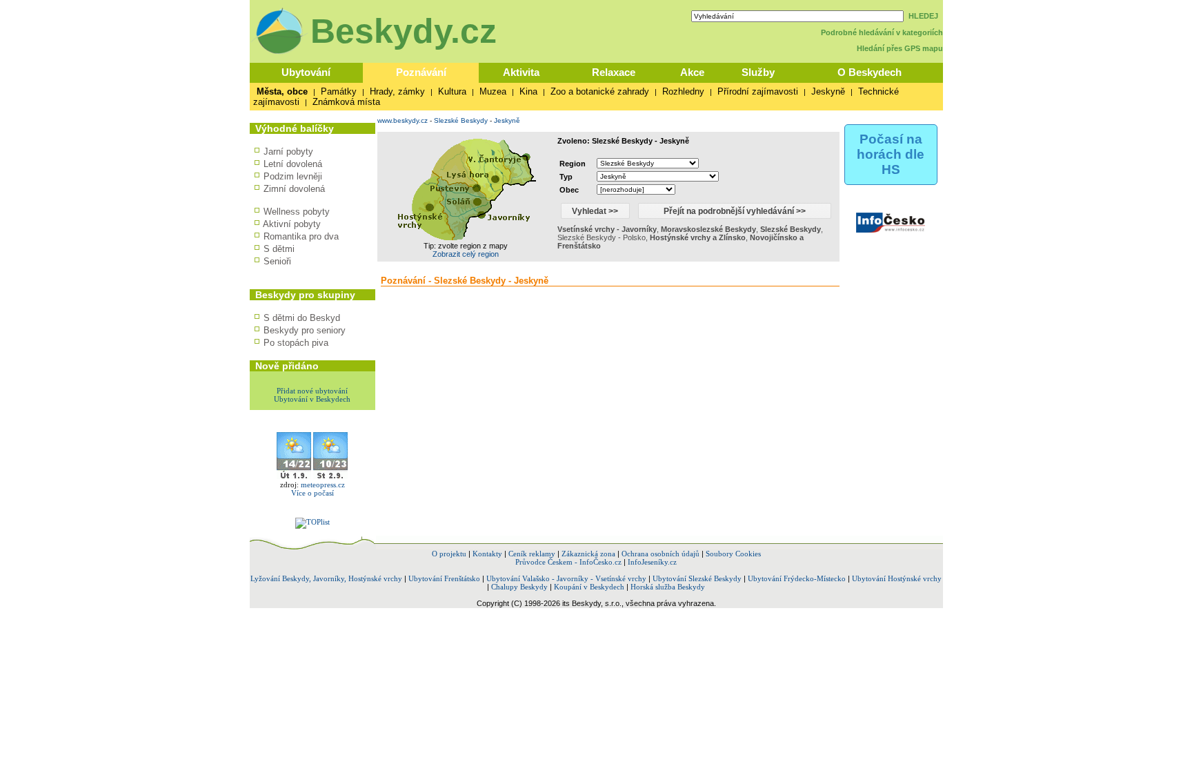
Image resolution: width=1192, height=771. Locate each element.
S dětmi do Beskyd (302, 318)
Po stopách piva (296, 343)
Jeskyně (828, 91)
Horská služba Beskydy (667, 587)
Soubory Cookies (733, 553)
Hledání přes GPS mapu (900, 48)
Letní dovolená (293, 164)
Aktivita (521, 72)
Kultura (452, 91)
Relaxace (613, 72)
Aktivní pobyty (292, 224)
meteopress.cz (323, 484)
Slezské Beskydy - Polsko (601, 237)
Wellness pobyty (297, 211)
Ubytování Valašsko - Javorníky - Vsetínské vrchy (566, 578)
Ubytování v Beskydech (312, 399)
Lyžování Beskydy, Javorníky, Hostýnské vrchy (326, 578)
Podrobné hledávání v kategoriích (882, 32)
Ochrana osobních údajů (660, 553)
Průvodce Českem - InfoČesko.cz (568, 562)
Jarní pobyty (288, 151)
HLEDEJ (923, 16)
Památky (339, 91)
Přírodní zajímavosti (757, 91)
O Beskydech (869, 72)
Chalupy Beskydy (519, 587)
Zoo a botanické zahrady (599, 91)
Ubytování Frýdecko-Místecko (797, 578)
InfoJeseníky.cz (652, 562)
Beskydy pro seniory (305, 330)
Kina (528, 91)
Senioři (277, 261)
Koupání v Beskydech (589, 587)
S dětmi (279, 249)
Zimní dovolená (294, 189)
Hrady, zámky (397, 91)
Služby (758, 72)
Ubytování (305, 72)
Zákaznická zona (588, 553)
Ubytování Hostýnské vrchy (897, 578)
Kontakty (487, 553)
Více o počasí (312, 493)
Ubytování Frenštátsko (444, 578)
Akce (692, 72)
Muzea (492, 91)
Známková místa (346, 102)
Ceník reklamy (531, 553)
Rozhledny (683, 91)
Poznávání (421, 72)
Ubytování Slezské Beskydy (697, 578)
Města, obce (282, 91)
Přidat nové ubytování (312, 391)
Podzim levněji (293, 176)
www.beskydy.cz (402, 120)
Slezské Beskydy (461, 120)
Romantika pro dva (301, 236)
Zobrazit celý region (466, 254)
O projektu (449, 553)
